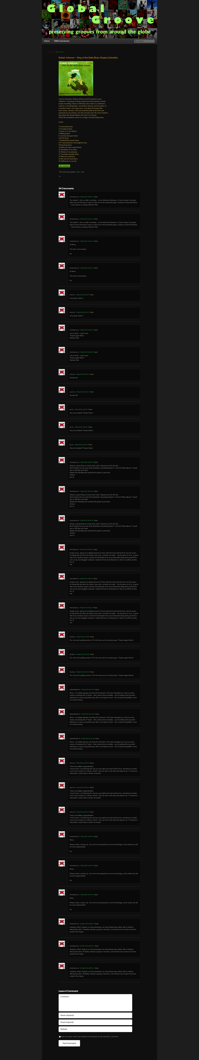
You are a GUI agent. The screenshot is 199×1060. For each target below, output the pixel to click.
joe (71, 409)
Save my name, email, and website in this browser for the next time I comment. (89, 1036)
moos (71, 295)
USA (82, 172)
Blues (78, 172)
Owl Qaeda (73, 549)
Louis (71, 374)
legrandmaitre (74, 689)
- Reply (95, 197)
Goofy (71, 637)
